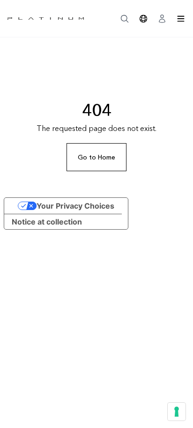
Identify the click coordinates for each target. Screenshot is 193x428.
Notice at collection (47, 221)
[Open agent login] (162, 18)
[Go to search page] (124, 18)
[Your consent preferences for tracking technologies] (177, 412)
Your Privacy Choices (75, 205)
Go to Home (96, 157)
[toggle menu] (181, 18)
